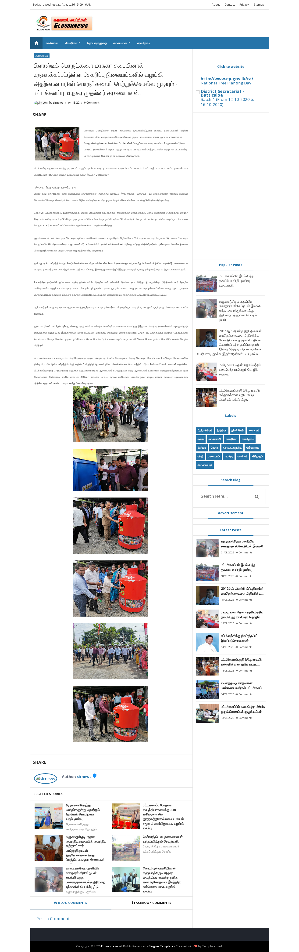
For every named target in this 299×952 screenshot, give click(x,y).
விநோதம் (257, 456)
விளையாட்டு (205, 465)
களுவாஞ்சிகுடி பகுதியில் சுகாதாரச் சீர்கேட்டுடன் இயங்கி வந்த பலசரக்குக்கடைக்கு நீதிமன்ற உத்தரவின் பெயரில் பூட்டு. (85, 877)
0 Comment (92, 103)
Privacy (244, 5)
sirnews (84, 776)
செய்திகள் (73, 43)
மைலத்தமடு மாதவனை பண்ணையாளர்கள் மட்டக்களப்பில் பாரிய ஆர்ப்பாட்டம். (243, 685)
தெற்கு (214, 448)
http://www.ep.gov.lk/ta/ (227, 78)
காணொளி (52, 43)
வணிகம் (242, 456)
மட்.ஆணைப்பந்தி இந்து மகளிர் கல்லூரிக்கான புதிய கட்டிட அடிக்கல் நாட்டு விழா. (239, 395)
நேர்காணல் (252, 448)
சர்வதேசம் (143, 43)
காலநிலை (231, 439)
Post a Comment (53, 918)
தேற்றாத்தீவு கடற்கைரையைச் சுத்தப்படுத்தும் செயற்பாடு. (163, 838)
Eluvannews (109, 946)
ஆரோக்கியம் (41, 55)
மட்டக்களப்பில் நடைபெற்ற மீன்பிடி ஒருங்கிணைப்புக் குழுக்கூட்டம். (243, 709)
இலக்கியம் (237, 430)
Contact (229, 5)
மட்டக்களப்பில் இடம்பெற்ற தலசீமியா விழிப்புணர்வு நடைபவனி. (236, 280)
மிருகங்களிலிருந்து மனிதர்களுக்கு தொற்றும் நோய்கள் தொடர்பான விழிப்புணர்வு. (83, 812)
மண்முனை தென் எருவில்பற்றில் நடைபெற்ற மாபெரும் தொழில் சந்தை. (240, 369)
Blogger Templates (162, 946)
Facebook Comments (152, 903)
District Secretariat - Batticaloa (222, 93)
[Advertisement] (231, 186)
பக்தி (200, 456)
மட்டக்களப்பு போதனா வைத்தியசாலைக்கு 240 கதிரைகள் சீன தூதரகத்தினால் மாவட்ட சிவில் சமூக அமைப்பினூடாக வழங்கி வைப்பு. (163, 816)
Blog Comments (72, 903)
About (216, 5)
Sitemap (258, 5)
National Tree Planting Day (226, 83)
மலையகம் (214, 456)
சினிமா (202, 448)
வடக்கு (229, 456)
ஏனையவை (122, 43)
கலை (201, 439)
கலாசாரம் (254, 430)
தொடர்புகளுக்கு (97, 43)
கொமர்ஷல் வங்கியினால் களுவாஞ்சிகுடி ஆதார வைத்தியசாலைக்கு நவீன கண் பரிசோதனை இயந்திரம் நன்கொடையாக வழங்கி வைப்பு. (162, 879)
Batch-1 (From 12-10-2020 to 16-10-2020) (227, 102)
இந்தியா (222, 430)
